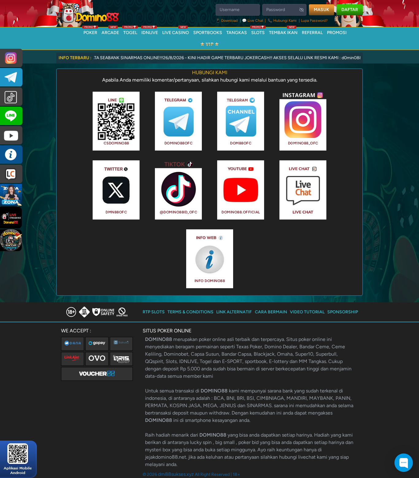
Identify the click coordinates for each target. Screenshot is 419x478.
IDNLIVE (149, 31)
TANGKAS (236, 32)
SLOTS (258, 31)
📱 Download (227, 20)
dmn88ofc (116, 212)
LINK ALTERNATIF (234, 312)
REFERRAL (312, 32)
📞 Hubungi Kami (282, 20)
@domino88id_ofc (179, 212)
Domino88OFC (178, 143)
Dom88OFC (241, 143)
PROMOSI (337, 32)
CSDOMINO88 (116, 143)
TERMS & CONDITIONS (190, 312)
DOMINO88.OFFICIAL (240, 212)
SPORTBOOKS (207, 32)
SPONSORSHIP (342, 312)
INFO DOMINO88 (209, 281)
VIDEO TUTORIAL (307, 312)
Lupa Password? (314, 20)
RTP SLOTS (154, 312)
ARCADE (110, 31)
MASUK (321, 9)
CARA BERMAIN (271, 312)
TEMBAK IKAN (283, 31)
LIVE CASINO (175, 31)
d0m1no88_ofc (303, 143)
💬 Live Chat (252, 20)
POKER (90, 31)
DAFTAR (349, 9)
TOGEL (130, 31)
